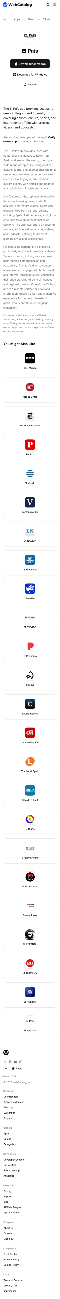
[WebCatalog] (6, 1052)
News (31, 19)
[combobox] (19, 1068)
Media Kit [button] (9, 1238)
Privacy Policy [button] (11, 1259)
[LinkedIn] (10, 1062)
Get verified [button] (10, 1165)
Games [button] (7, 1138)
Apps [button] (7, 1133)
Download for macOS (32, 63)
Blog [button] (6, 1201)
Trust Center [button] (10, 1254)
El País (46, 19)
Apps (17, 19)
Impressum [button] (10, 1290)
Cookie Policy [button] (11, 1264)
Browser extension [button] (14, 1102)
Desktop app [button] (11, 1096)
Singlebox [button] (9, 1118)
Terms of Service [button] (13, 1280)
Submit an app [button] (12, 1170)
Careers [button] (8, 1233)
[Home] (17, 4)
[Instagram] (20, 1062)
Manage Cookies (11, 1076)
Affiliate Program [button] (13, 1207)
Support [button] (8, 1196)
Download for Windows (32, 74)
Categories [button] (10, 1144)
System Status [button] (12, 1212)
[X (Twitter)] (4, 1062)
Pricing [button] (7, 1191)
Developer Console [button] (14, 1159)
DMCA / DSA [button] (11, 1285)
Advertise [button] (9, 1175)
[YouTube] (15, 1062)
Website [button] (31, 84)
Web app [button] (9, 1107)
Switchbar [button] (9, 1112)
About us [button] (9, 1227)
